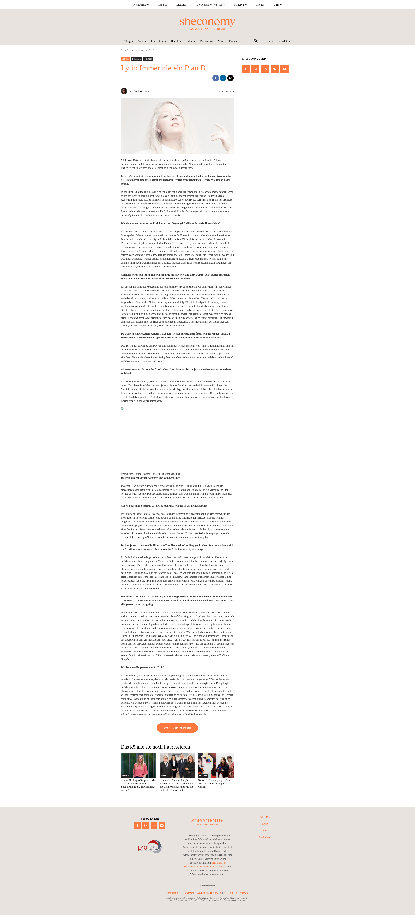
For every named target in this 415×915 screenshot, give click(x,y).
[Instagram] (255, 69)
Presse (265, 823)
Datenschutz (188, 892)
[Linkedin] (223, 78)
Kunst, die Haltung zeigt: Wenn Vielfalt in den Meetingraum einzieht (214, 783)
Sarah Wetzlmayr (142, 91)
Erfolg (129, 50)
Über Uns (265, 817)
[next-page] (128, 797)
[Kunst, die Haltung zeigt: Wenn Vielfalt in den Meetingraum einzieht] (216, 765)
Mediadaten (265, 837)
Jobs (265, 830)
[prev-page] (123, 797)
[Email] (230, 78)
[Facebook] (215, 78)
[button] (256, 41)
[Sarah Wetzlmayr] (125, 91)
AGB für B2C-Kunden (236, 892)
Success (136, 59)
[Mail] (275, 69)
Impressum (172, 892)
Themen (148, 59)
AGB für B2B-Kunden (209, 892)
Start (122, 50)
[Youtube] (284, 69)
